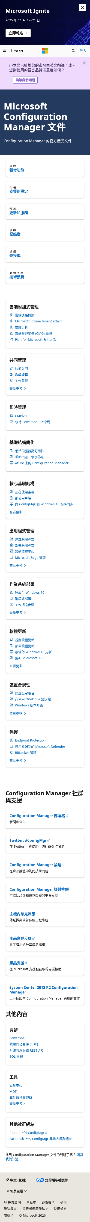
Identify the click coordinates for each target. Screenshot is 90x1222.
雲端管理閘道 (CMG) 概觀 (33, 333)
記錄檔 (15, 234)
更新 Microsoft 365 (29, 658)
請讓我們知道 (25, 80)
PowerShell (18, 1038)
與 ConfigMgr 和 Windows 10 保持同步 (44, 504)
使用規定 (60, 1208)
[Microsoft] (45, 51)
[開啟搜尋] (73, 50)
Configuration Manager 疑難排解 (39, 889)
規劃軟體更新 (24, 640)
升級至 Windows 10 (29, 592)
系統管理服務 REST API (26, 1050)
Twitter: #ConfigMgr (28, 840)
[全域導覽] (4, 50)
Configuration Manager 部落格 (37, 815)
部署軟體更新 (24, 646)
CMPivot (21, 416)
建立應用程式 (24, 539)
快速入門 (21, 369)
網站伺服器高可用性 (29, 451)
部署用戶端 (23, 498)
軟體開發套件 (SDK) (23, 1044)
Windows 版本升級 (29, 705)
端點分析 (21, 327)
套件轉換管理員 (20, 1097)
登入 (83, 50)
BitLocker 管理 (25, 753)
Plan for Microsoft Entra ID (35, 340)
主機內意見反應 (22, 913)
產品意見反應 (20, 938)
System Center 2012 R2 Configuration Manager (43, 989)
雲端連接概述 (24, 315)
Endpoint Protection (30, 740)
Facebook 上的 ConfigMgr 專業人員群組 (39, 1138)
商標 (7, 1215)
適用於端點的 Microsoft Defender (40, 747)
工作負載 (21, 381)
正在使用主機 (24, 492)
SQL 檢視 (16, 1056)
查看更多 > (17, 1103)
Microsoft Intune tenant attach (39, 321)
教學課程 (21, 375)
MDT (13, 1091)
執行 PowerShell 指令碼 (32, 422)
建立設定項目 (24, 693)
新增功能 (16, 170)
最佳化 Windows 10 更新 (33, 652)
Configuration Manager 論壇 (35, 864)
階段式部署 (23, 599)
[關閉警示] (82, 7)
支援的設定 (18, 191)
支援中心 (15, 1085)
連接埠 (15, 255)
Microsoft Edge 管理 (30, 558)
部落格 (46, 1202)
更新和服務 (18, 212)
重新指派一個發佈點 (29, 457)
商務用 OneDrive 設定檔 (33, 699)
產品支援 (16, 962)
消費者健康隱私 (33, 1208)
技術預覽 (16, 277)
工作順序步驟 (24, 605)
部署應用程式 (24, 545)
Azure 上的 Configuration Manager (42, 463)
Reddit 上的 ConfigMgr (26, 1132)
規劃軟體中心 (24, 551)
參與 (63, 1202)
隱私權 (8, 1208)
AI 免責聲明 (12, 1202)
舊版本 (31, 1202)
